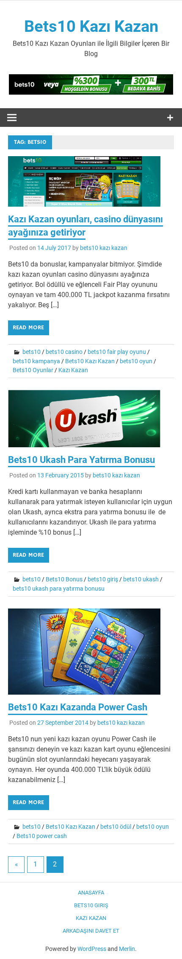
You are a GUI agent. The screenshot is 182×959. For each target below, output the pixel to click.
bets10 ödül (115, 826)
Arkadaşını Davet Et (91, 931)
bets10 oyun (136, 361)
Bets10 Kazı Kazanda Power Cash (77, 707)
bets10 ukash (141, 579)
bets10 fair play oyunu (117, 351)
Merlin (127, 948)
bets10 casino (64, 351)
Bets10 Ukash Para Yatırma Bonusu (81, 459)
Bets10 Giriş (91, 905)
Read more (28, 327)
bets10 (31, 351)
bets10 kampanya (36, 361)
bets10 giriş (103, 579)
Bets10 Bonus (64, 579)
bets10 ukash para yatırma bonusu (59, 588)
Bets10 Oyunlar (33, 370)
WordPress (91, 948)
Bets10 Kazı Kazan (91, 26)
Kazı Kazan (73, 370)
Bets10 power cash (42, 836)
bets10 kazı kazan (103, 247)
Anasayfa (91, 892)
